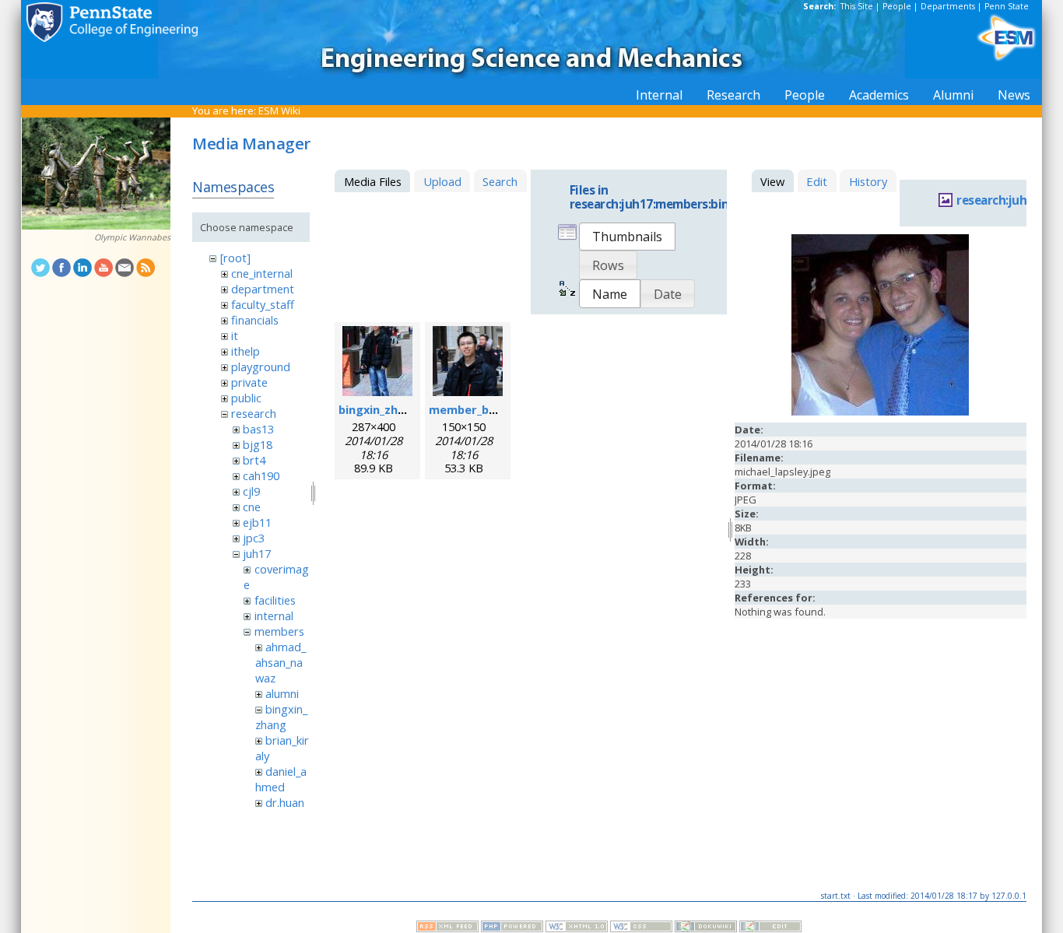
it (234, 335)
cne (252, 506)
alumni (282, 693)
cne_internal (262, 273)
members (279, 631)
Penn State (1006, 6)
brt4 (254, 460)
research (253, 413)
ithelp (245, 351)
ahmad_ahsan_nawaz (280, 662)
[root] (235, 257)
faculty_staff (262, 304)
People (896, 6)
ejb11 (257, 522)
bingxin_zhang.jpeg (393, 409)
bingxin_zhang (281, 716)
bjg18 (257, 444)
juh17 (257, 553)
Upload (442, 181)
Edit (816, 181)
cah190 (261, 475)
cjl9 (251, 491)
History (868, 181)
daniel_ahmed (281, 778)
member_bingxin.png (488, 409)
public (246, 397)
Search (499, 181)
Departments (948, 6)
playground (260, 366)
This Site (856, 6)
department (262, 288)
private (249, 382)
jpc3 (254, 537)
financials (255, 320)
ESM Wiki (279, 110)
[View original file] (880, 412)
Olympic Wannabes (132, 237)
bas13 (258, 429)
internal (273, 615)
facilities (275, 600)
